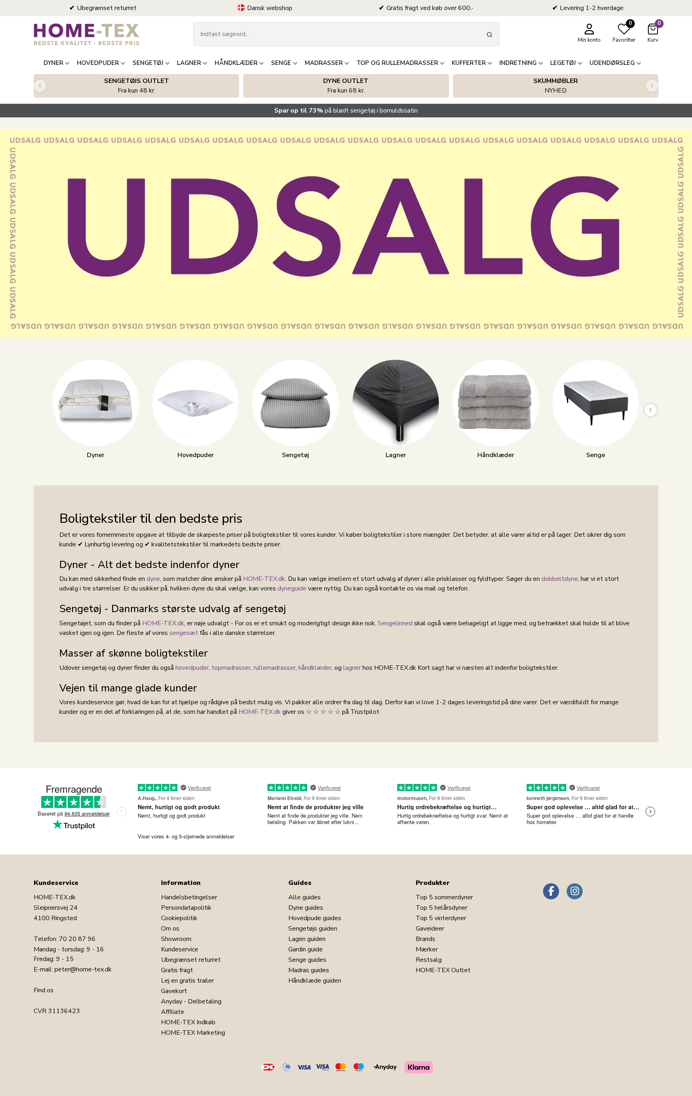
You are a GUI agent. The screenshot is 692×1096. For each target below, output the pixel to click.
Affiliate (172, 1011)
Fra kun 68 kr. (345, 86)
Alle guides (304, 897)
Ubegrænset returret (191, 959)
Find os (44, 990)
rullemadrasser (274, 667)
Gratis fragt (177, 970)
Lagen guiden (307, 939)
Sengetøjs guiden (312, 928)
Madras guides (308, 970)
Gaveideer (430, 928)
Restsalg (429, 959)
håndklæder (315, 667)
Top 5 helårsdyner (441, 907)
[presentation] (40, 86)
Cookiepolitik (179, 918)
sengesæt (183, 633)
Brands (425, 939)
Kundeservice (179, 949)
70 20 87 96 (77, 939)
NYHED (555, 86)
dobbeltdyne (559, 578)
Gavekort (174, 991)
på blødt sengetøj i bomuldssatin (346, 110)
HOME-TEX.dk (264, 578)
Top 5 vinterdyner (441, 918)
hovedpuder (192, 667)
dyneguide (292, 588)
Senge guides (307, 959)
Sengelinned (395, 623)
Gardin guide (305, 949)
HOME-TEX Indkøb (188, 1022)
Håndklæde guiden (314, 980)
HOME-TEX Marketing (193, 1032)
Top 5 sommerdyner (444, 897)
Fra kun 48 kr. (136, 86)
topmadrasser (231, 667)
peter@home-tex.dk (83, 969)
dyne (153, 578)
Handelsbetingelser (189, 897)
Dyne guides (305, 907)
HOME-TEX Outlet (443, 970)
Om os (170, 928)
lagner (352, 667)
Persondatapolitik (186, 907)
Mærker (427, 949)
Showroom (176, 939)
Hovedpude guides (314, 918)
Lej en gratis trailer (187, 980)
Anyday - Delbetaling (191, 1001)
